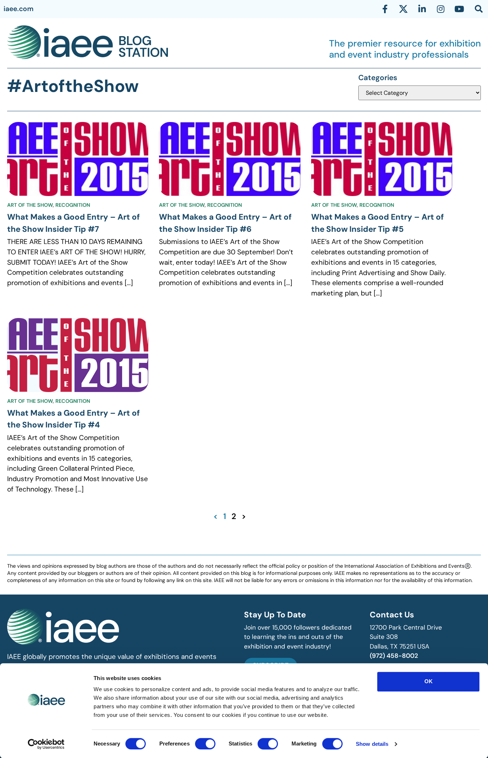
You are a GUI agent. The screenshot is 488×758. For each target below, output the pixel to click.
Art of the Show (30, 205)
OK (428, 681)
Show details (372, 744)
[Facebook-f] (384, 9)
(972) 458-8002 (394, 656)
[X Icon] (403, 9)
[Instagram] (440, 9)
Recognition (72, 205)
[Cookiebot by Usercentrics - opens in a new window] (46, 744)
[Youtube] (459, 9)
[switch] (205, 743)
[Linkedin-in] (422, 9)
